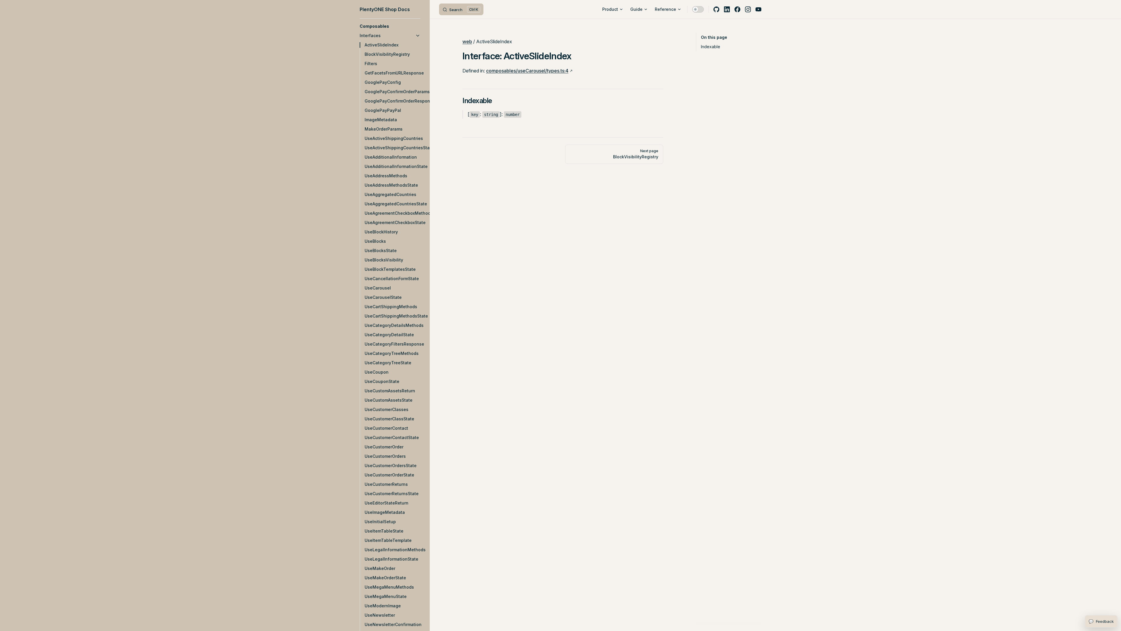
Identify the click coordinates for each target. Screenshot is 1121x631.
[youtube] (758, 9)
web (467, 41)
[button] (390, 26)
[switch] (698, 9)
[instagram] (748, 9)
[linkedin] (727, 9)
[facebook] (737, 9)
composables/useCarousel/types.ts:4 (527, 71)
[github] (716, 9)
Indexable (710, 46)
